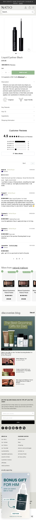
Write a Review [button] (19, 153)
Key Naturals (5, 107)
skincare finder (22, 453)
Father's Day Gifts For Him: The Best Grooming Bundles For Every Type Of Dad (16, 353)
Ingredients (5, 115)
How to (7, 364)
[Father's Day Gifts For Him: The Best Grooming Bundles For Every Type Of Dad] (18, 333)
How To (3, 111)
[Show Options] (33, 413)
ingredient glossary (7, 453)
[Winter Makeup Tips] (8, 361)
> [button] (22, 259)
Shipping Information (8, 120)
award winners (5, 456)
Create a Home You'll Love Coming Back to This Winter (23, 370)
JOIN (18, 422)
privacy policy (22, 456)
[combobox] (18, 12)
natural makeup (20, 267)
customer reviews (6, 459)
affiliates (3, 462)
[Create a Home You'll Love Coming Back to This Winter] (8, 372)
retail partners (5, 465)
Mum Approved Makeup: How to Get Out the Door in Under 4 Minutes (24, 381)
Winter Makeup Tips (21, 358)
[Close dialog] (28, 474)
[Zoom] (29, 49)
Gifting (6, 349)
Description (5, 81)
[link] (16, 495)
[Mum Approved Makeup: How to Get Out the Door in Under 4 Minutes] (8, 382)
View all (32, 312)
